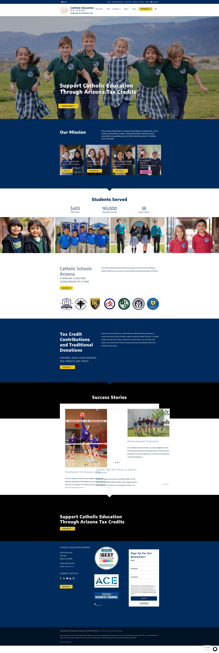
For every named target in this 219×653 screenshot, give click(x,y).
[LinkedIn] (70, 578)
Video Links (128, 2)
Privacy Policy (101, 631)
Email (132, 560)
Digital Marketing (64, 642)
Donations (71, 350)
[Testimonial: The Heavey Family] (86, 425)
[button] (155, 9)
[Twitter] (64, 578)
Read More (166, 484)
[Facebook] (61, 578)
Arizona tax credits (107, 343)
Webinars (135, 2)
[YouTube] (67, 578)
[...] (84, 488)
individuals (137, 333)
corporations (148, 333)
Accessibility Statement (111, 631)
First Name (134, 568)
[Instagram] (73, 578)
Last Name (134, 577)
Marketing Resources (118, 2)
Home (109, 2)
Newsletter (155, 2)
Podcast (141, 2)
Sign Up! (144, 598)
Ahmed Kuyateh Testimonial (148, 423)
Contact (147, 2)
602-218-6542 (69, 563)
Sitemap (120, 631)
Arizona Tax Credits (102, 521)
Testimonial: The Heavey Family (83, 472)
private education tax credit (117, 333)
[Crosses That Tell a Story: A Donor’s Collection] (117, 437)
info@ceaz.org (69, 566)
